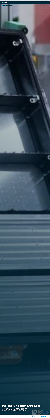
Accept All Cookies (43, 416)
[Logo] (5, 3)
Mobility (5, 5)
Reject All (38, 416)
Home (3, 5)
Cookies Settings (33, 416)
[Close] (49, 416)
